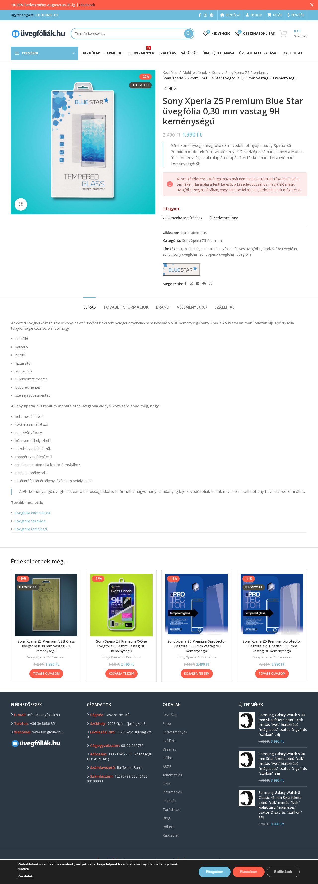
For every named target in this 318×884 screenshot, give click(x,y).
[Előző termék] (165, 88)
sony (166, 254)
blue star (192, 248)
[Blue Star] (181, 269)
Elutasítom (248, 871)
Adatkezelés (172, 775)
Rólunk (168, 826)
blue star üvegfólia (216, 248)
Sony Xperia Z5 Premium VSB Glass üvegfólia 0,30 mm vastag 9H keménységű (46, 646)
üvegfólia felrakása (30, 521)
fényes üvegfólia (247, 248)
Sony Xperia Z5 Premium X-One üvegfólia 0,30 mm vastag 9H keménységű (121, 646)
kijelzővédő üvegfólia (280, 248)
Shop (167, 723)
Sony (216, 72)
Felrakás (169, 800)
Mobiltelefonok (195, 72)
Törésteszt (171, 809)
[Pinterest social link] (211, 15)
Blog (166, 818)
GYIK (166, 783)
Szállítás (169, 740)
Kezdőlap (170, 72)
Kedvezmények (175, 732)
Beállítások (283, 871)
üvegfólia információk (32, 513)
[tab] (89, 304)
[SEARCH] (188, 33)
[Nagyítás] (21, 204)
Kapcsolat (171, 835)
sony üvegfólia (185, 254)
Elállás (168, 757)
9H (179, 248)
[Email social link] (198, 283)
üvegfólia (244, 254)
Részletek (25, 876)
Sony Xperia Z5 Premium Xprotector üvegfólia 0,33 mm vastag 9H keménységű (196, 646)
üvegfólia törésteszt (31, 529)
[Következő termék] (175, 88)
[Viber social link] (210, 283)
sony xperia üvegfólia (217, 254)
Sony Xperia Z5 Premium (245, 72)
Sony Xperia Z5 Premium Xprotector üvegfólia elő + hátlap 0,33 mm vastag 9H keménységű (272, 646)
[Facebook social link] (199, 15)
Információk (172, 792)
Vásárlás (169, 749)
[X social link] (191, 283)
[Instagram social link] (205, 15)
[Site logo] (38, 33)
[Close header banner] (312, 5)
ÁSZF (167, 766)
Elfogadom (214, 871)
